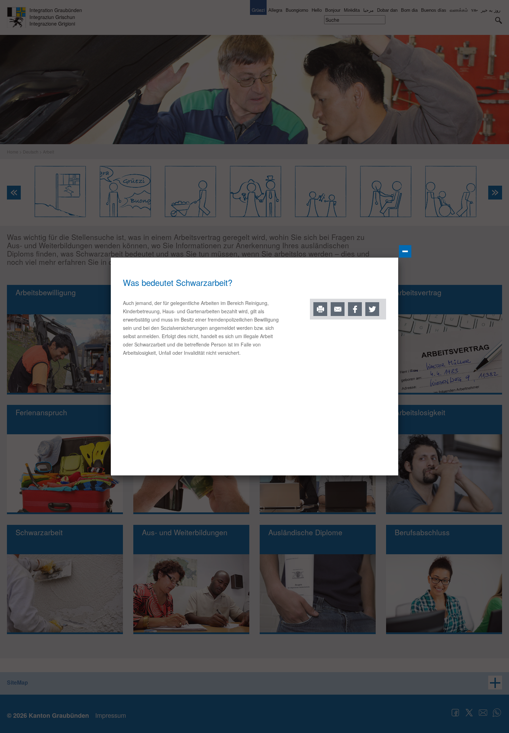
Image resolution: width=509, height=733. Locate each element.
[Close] (405, 251)
